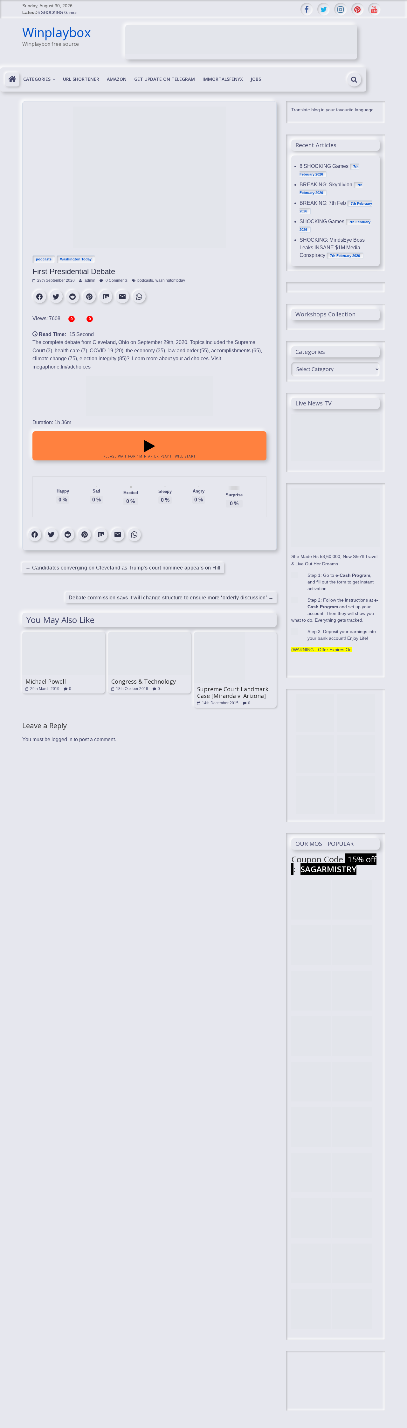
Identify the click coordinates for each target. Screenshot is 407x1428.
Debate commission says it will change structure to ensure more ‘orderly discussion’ (171, 597)
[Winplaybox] (12, 79)
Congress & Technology (143, 681)
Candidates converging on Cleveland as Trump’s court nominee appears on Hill (123, 567)
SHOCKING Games (322, 221)
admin (90, 280)
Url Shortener (81, 79)
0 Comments (116, 280)
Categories (37, 79)
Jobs (256, 79)
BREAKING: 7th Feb (323, 203)
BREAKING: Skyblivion (326, 184)
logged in (62, 739)
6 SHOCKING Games (58, 12)
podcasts (44, 259)
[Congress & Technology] (149, 635)
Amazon (117, 79)
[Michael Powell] (63, 635)
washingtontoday (170, 280)
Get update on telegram (164, 79)
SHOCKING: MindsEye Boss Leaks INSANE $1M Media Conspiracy (332, 247)
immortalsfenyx (223, 79)
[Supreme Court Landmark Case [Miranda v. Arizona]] (219, 635)
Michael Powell (45, 681)
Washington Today (76, 259)
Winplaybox (56, 32)
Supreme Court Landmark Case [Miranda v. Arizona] (232, 692)
